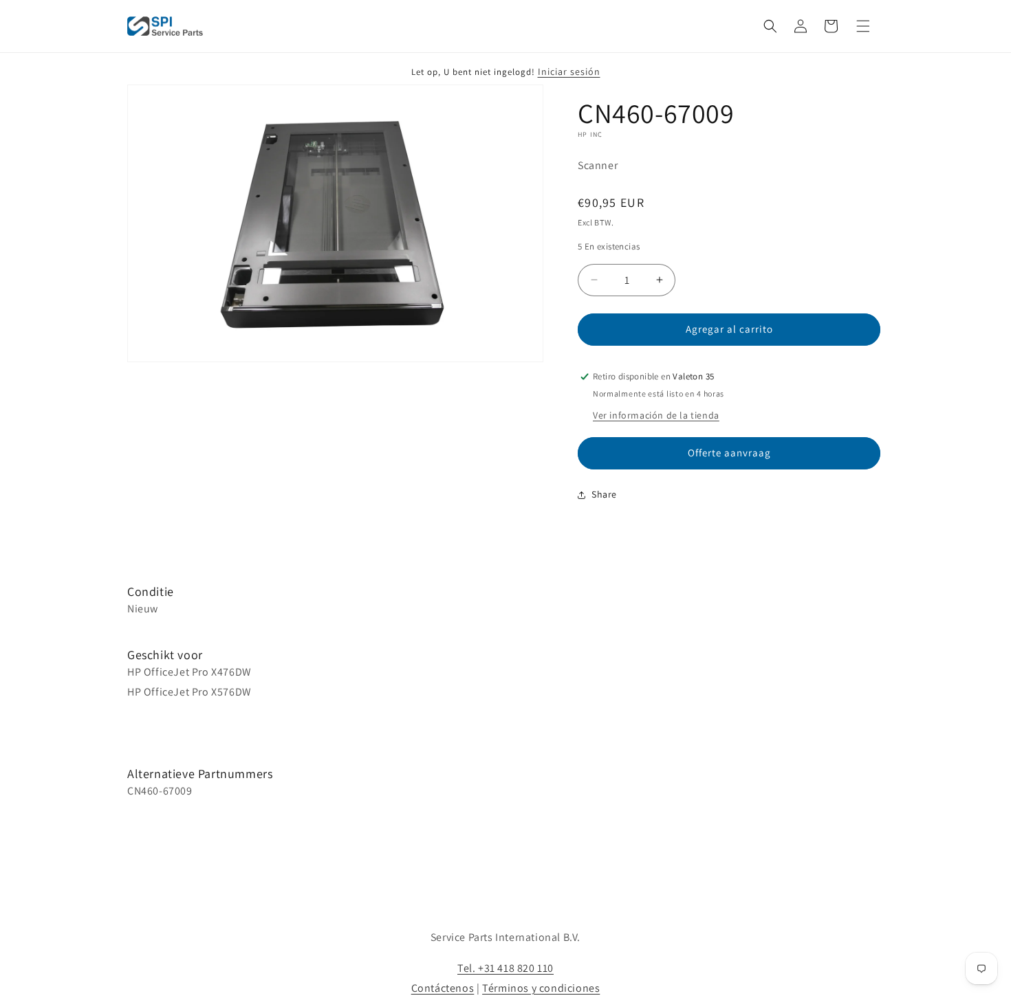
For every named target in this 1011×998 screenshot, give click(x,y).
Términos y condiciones (541, 988)
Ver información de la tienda (656, 415)
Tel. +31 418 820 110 (505, 968)
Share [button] (604, 494)
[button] (770, 26)
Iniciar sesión (569, 71)
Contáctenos (443, 988)
